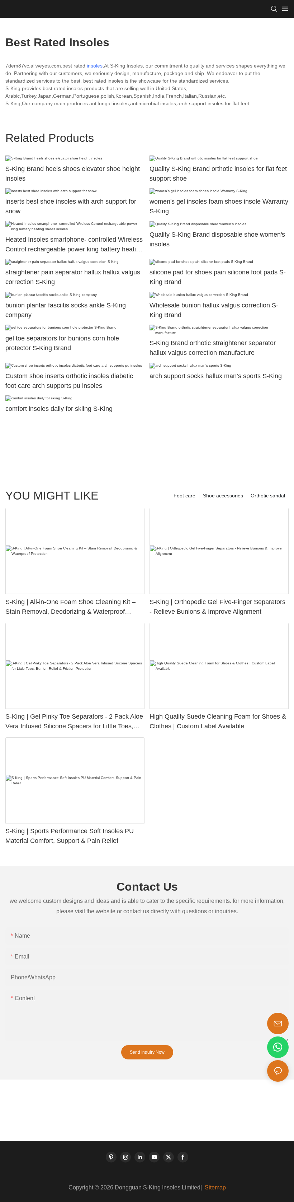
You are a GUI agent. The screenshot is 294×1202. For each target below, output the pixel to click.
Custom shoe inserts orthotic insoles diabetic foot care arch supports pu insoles (69, 380)
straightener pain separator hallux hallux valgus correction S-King (72, 277)
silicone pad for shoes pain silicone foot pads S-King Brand (218, 277)
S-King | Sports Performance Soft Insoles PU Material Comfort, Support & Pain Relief (69, 835)
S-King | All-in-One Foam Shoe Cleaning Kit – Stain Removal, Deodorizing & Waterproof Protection (70, 607)
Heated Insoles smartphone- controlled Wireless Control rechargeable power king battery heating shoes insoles (74, 245)
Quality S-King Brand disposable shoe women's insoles (217, 239)
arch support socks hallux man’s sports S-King (216, 376)
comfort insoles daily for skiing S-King (59, 408)
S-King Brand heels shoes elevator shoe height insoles (72, 173)
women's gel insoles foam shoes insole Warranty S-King (219, 206)
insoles (95, 66)
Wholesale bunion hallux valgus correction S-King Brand (214, 310)
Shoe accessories (223, 495)
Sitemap (214, 1187)
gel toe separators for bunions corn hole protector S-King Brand (62, 343)
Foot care (184, 495)
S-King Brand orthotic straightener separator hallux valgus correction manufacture (213, 347)
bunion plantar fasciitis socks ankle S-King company (65, 310)
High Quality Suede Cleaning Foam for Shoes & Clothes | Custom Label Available (218, 721)
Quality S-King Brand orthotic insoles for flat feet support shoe (218, 173)
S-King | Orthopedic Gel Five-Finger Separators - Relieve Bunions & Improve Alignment (217, 606)
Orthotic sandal (268, 495)
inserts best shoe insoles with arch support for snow (70, 206)
